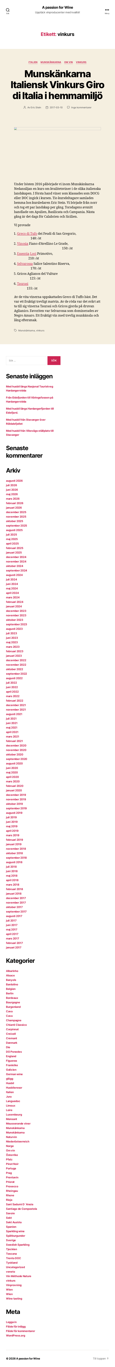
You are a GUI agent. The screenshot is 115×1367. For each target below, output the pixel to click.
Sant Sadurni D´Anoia (19, 1204)
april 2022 (12, 691)
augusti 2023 (14, 628)
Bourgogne (13, 1002)
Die (8, 1047)
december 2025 (16, 512)
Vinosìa (22, 244)
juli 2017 (11, 920)
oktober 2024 (14, 566)
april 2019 (12, 830)
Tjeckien (11, 1249)
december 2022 (16, 660)
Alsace (10, 975)
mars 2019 (12, 835)
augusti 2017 (14, 916)
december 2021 (16, 705)
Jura (9, 1096)
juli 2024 (11, 579)
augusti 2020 (14, 763)
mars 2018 (12, 884)
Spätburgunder (15, 1235)
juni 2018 (12, 871)
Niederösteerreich (17, 1141)
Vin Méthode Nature (18, 1276)
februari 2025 (14, 548)
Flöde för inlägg (16, 1326)
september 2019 (16, 808)
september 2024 (16, 570)
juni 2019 (12, 821)
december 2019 (16, 794)
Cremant (11, 1038)
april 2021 (12, 732)
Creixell (11, 1033)
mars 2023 (13, 646)
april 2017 (12, 934)
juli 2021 (11, 718)
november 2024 (16, 561)
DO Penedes (14, 1051)
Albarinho (12, 971)
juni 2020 (12, 768)
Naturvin (11, 1137)
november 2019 (16, 799)
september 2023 (16, 624)
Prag (9, 1172)
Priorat (10, 1181)
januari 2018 (14, 893)
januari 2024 (14, 606)
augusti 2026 (14, 480)
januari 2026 (14, 507)
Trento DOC (13, 1258)
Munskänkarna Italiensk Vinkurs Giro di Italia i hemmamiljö (57, 84)
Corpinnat (12, 1029)
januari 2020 (14, 790)
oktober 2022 (14, 669)
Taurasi (22, 284)
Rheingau (12, 1190)
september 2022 (16, 673)
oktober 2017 (14, 907)
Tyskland (12, 1262)
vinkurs (81, 62)
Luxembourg (14, 1114)
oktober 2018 (14, 853)
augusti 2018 (14, 862)
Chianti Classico (16, 1024)
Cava (9, 1011)
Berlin (9, 993)
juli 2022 (11, 682)
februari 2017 (14, 943)
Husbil (10, 1083)
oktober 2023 (14, 619)
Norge (10, 1146)
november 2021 (16, 709)
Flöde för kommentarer (20, 1331)
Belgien (11, 988)
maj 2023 (12, 642)
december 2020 (16, 745)
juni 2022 (12, 687)
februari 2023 (14, 651)
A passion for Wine (57, 7)
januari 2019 (14, 844)
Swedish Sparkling (17, 1244)
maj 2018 (12, 875)
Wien (9, 1289)
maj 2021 (11, 727)
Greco (21, 234)
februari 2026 (14, 503)
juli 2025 (11, 534)
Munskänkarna (51, 62)
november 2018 (16, 848)
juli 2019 (11, 817)
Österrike (12, 1155)
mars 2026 (13, 498)
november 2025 (16, 516)
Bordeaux (12, 997)
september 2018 (16, 857)
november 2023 (16, 615)
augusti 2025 (14, 530)
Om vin (68, 62)
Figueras (11, 1060)
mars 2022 (12, 696)
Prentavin (12, 1177)
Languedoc (13, 1101)
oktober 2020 (14, 754)
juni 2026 (12, 489)
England (11, 1056)
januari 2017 (13, 947)
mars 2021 (12, 736)
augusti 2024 (14, 575)
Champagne (13, 1020)
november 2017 (16, 902)
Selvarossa (25, 264)
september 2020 (16, 759)
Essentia (23, 254)
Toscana (11, 1253)
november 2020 (16, 750)
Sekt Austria (14, 1222)
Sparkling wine (15, 1231)
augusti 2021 (14, 714)
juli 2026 (11, 485)
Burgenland (13, 1006)
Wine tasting (14, 1298)
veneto (10, 1271)
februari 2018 (14, 889)
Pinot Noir (12, 1163)
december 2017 (16, 898)
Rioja (9, 1199)
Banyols (11, 979)
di (28, 234)
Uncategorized (15, 1267)
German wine (14, 1074)
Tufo (33, 234)
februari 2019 (14, 839)
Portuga (11, 1168)
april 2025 (12, 543)
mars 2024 (13, 597)
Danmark (11, 1042)
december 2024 (16, 557)
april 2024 (12, 592)
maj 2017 (11, 929)
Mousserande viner (18, 1123)
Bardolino (12, 984)
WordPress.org (15, 1335)
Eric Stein (36, 107)
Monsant (11, 1119)
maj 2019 (12, 826)
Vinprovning (14, 1285)
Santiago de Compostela (21, 1208)
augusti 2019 (14, 812)
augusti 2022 (14, 678)
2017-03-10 (56, 107)
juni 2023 (12, 637)
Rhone (10, 1195)
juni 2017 (12, 925)
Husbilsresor (14, 1087)
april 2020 (12, 776)
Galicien (11, 1069)
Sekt (9, 1217)
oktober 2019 (14, 803)
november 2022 (16, 664)
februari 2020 (14, 785)
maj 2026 (12, 494)
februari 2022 (14, 700)
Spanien (11, 1226)
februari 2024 (14, 601)
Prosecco (12, 1186)
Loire (9, 1110)
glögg (9, 1078)
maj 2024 (12, 588)
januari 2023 (14, 655)
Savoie (10, 1213)
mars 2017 (12, 938)
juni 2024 (12, 584)
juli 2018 (11, 866)
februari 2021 (14, 741)
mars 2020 (13, 781)
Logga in (11, 1322)
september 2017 (16, 911)
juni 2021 (12, 723)
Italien (33, 62)
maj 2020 (12, 772)
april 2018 (12, 880)
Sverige (11, 1240)
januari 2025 (14, 552)
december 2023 (16, 610)
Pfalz (9, 1159)
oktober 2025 (14, 521)
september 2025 (16, 525)
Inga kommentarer (81, 107)
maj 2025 (12, 539)
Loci (33, 254)
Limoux (10, 1105)
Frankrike (12, 1065)
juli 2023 (11, 633)
